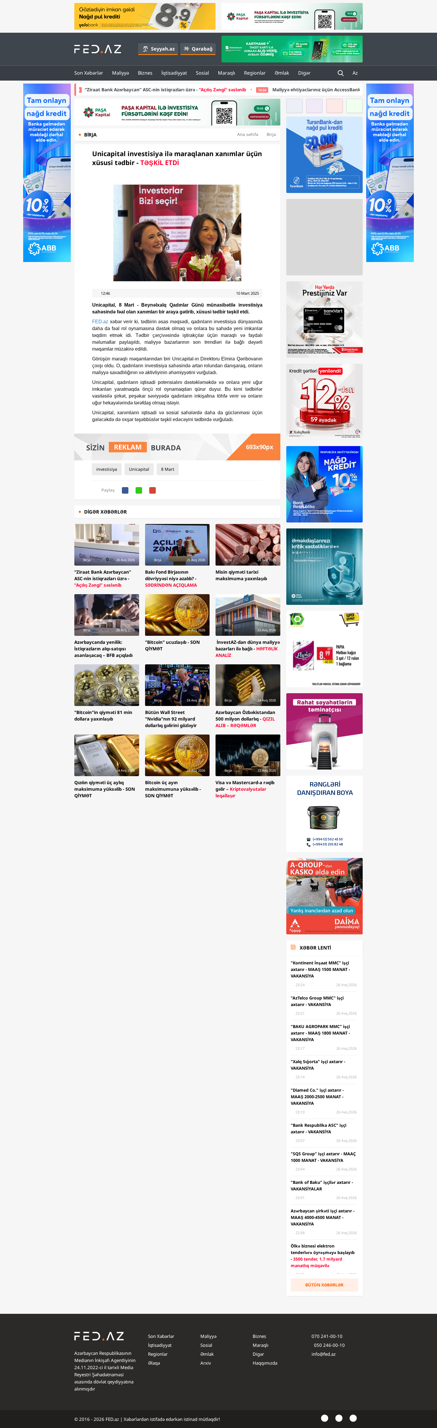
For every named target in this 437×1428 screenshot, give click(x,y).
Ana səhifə (247, 134)
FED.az (100, 321)
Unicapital (139, 469)
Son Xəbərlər (88, 73)
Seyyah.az (163, 48)
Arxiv (205, 1363)
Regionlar (255, 73)
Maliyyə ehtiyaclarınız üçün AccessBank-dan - (269, 89)
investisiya (106, 469)
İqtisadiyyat (174, 73)
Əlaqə (154, 1363)
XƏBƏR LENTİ (315, 947)
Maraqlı (226, 73)
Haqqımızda (265, 1363)
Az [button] (356, 73)
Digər (304, 73)
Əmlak (282, 73)
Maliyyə (120, 73)
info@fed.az (324, 1354)
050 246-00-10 (329, 1345)
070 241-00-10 (327, 1336)
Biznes (145, 73)
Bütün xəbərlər (324, 1285)
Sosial (202, 73)
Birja (271, 134)
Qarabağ (202, 48)
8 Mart (167, 469)
